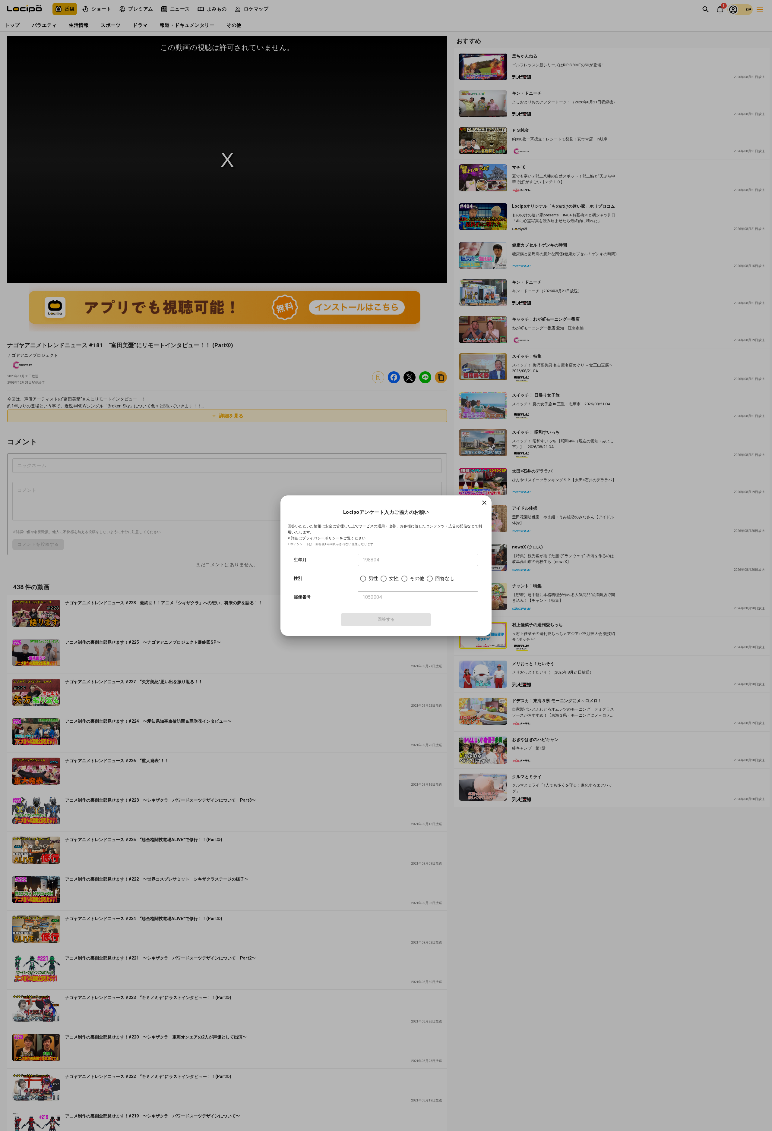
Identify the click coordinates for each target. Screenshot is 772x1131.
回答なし (445, 578)
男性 (373, 578)
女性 (394, 578)
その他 (417, 578)
